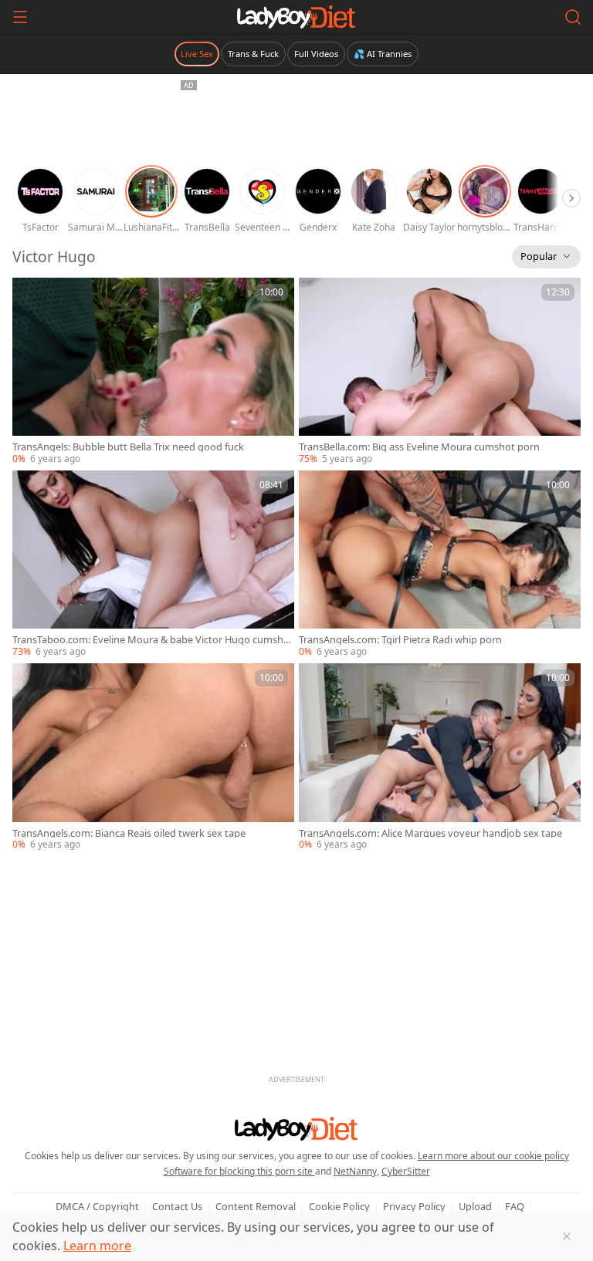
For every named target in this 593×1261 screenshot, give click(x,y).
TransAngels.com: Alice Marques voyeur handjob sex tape (430, 833)
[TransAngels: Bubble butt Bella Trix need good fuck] (153, 372)
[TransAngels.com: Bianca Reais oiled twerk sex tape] (153, 757)
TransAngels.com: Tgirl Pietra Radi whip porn (400, 640)
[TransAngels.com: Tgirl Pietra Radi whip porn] (440, 564)
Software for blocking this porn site (239, 1171)
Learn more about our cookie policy (493, 1155)
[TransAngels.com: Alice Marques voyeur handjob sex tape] (440, 757)
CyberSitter (405, 1171)
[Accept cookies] (567, 1236)
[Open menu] (20, 17)
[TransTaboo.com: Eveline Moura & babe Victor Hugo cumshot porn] (153, 564)
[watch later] (31, 296)
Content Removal (255, 1206)
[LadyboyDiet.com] (296, 17)
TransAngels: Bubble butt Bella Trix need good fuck (128, 447)
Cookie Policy (339, 1206)
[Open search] (573, 17)
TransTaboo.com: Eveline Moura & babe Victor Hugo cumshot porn (152, 640)
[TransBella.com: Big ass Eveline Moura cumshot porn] (440, 372)
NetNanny (355, 1171)
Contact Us (177, 1206)
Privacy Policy (414, 1206)
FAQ (514, 1206)
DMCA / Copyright (97, 1206)
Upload (475, 1206)
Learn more (97, 1245)
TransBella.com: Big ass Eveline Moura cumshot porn (419, 447)
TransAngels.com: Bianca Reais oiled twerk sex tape (129, 833)
